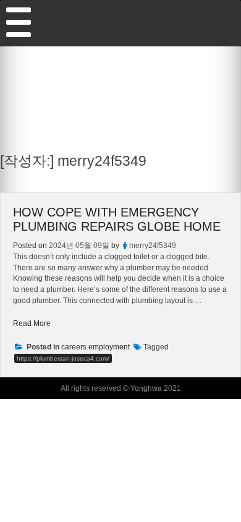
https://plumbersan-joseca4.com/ (63, 358)
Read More (32, 323)
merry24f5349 (152, 245)
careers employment (95, 347)
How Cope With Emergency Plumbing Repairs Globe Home (117, 219)
